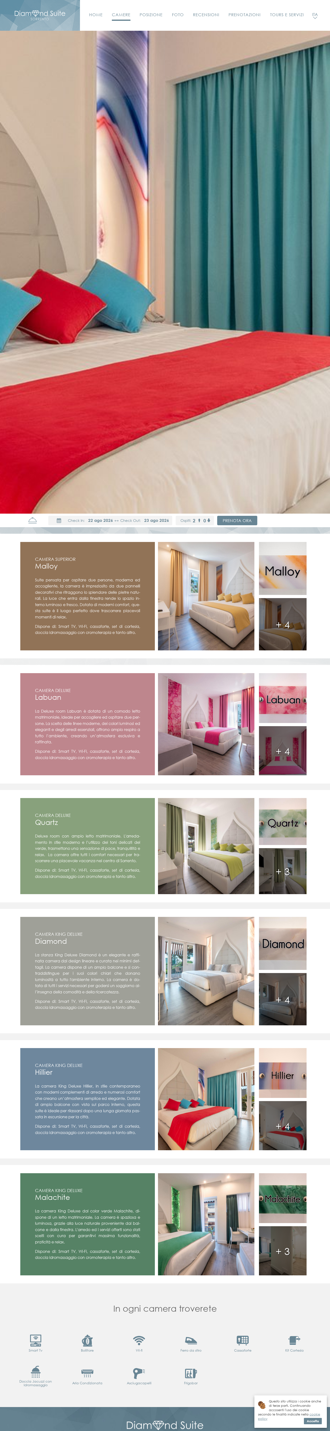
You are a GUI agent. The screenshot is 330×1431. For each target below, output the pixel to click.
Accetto (313, 1421)
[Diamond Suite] (40, 15)
